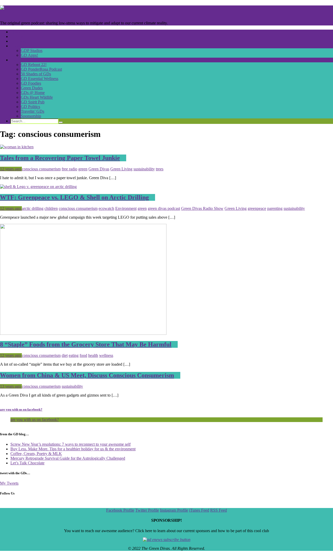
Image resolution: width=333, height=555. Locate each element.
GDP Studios (31, 50)
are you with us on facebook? (21, 409)
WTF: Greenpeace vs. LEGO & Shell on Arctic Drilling (74, 197)
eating (74, 355)
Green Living (121, 169)
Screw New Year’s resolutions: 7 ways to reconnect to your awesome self (70, 444)
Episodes (17, 32)
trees (159, 169)
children (51, 208)
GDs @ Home (33, 92)
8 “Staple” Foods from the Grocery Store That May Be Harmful (85, 344)
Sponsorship (31, 116)
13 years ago (11, 386)
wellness (106, 355)
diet (65, 355)
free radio (69, 169)
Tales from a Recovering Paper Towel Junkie (60, 158)
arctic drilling (32, 208)
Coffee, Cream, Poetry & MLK (36, 453)
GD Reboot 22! (34, 64)
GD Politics (30, 106)
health (93, 355)
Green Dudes (32, 88)
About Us (18, 46)
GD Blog (18, 41)
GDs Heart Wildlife (37, 97)
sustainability (144, 169)
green (82, 169)
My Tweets (9, 483)
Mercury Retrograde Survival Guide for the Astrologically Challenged (67, 458)
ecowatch (106, 208)
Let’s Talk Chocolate (27, 463)
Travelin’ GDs (32, 111)
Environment (126, 208)
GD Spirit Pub (32, 102)
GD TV (16, 36)
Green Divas (98, 169)
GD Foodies (31, 83)
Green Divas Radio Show (202, 208)
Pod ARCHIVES (24, 60)
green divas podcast (164, 208)
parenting (275, 208)
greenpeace (257, 208)
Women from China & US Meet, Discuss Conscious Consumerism (87, 375)
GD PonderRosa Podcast (41, 69)
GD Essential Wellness (39, 78)
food (83, 355)
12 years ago (11, 169)
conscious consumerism (41, 169)
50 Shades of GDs (36, 74)
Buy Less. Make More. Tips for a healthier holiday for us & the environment (73, 449)
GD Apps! (29, 55)
